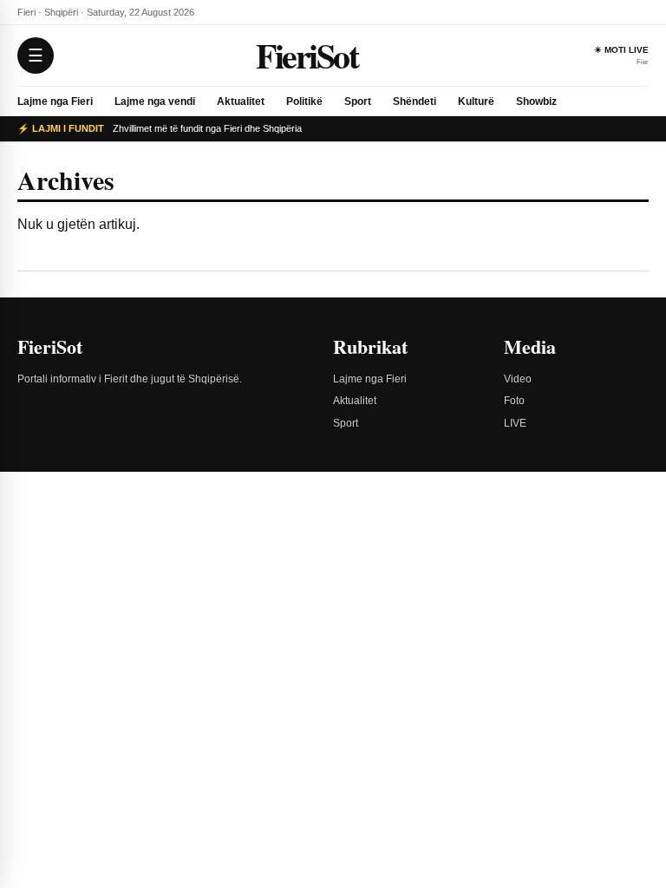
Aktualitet (240, 101)
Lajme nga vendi (154, 101)
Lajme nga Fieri (55, 101)
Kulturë (476, 101)
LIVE (515, 423)
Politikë (304, 101)
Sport (357, 101)
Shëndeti (414, 101)
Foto (514, 401)
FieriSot (306, 55)
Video (518, 379)
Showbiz (536, 101)
